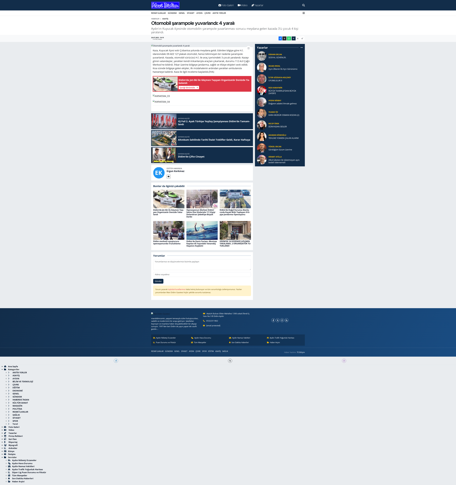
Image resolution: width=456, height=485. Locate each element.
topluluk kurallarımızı (177, 289)
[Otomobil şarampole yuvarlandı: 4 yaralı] (202, 45)
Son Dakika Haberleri (240, 342)
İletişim (12, 454)
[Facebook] (273, 320)
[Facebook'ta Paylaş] (280, 38)
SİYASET (190, 13)
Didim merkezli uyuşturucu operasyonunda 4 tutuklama (166, 242)
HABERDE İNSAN (20, 399)
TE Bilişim (301, 352)
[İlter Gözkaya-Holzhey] (261, 78)
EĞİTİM (211, 351)
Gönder (158, 281)
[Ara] (303, 5)
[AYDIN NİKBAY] (261, 101)
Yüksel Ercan (274, 146)
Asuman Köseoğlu (277, 135)
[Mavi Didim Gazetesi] (165, 5)
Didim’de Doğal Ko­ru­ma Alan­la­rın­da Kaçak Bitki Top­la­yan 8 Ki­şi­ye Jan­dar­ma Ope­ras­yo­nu (235, 212)
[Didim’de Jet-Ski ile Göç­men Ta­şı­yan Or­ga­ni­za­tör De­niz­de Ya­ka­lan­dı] (168, 198)
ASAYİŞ (165, 19)
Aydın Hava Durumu (202, 338)
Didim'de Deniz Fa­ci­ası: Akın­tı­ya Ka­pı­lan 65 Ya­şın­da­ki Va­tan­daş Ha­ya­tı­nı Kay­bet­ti (201, 243)
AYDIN (199, 13)
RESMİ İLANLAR (158, 13)
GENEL (182, 13)
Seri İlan (12, 439)
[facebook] (116, 361)
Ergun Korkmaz (175, 171)
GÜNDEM (172, 13)
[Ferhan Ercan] (261, 55)
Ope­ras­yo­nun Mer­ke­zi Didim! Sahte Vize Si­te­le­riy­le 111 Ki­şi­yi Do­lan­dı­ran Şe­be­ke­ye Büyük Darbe (200, 213)
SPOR (204, 351)
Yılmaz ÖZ (273, 112)
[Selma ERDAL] (261, 67)
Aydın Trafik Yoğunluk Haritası (282, 338)
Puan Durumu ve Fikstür (166, 342)
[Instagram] (282, 320)
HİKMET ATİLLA (275, 157)
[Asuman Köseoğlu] (261, 136)
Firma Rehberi (15, 436)
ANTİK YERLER (219, 13)
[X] (278, 320)
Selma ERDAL (274, 66)
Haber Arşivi (275, 342)
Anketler (12, 448)
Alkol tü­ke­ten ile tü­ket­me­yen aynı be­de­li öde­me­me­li (283, 161)
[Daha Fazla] (294, 38)
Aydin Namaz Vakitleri (241, 338)
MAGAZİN (17, 405)
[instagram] (344, 361)
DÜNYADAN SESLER (277, 126)
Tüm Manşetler (200, 342)
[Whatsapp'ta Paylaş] (289, 38)
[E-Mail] (169, 176)
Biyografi (13, 445)
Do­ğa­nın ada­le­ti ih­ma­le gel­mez (282, 103)
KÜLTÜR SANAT (20, 402)
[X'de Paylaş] (284, 38)
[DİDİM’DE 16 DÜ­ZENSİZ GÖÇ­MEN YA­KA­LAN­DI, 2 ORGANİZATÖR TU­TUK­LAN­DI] (235, 230)
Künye (11, 451)
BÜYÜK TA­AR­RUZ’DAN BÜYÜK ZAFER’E (282, 92)
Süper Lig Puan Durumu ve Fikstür (29, 472)
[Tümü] (302, 47)
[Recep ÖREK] (261, 124)
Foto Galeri (227, 5)
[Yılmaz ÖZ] (261, 113)
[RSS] (286, 320)
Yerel (15, 424)
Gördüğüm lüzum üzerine (280, 149)
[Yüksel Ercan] (261, 147)
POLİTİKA (17, 408)
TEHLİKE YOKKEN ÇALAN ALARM (283, 138)
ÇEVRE (207, 13)
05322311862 (212, 321)
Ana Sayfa (13, 366)
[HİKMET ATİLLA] (261, 159)
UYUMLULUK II (275, 80)
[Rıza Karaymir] (261, 90)
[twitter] (230, 361)
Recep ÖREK (273, 123)
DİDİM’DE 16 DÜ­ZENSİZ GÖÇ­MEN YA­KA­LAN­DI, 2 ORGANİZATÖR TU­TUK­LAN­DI (235, 243)
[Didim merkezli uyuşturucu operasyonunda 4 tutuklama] (168, 230)
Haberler (155, 19)
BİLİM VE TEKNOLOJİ (22, 381)
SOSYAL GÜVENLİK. (277, 57)
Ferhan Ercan (275, 54)
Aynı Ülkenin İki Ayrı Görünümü (282, 69)
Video (244, 5)
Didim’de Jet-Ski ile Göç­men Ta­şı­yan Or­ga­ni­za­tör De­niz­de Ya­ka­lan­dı (168, 212)
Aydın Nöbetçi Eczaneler (166, 338)
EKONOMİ (17, 390)
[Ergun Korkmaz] (159, 172)
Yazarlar (258, 5)
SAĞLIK (225, 351)
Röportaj (12, 442)
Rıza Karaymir (275, 87)
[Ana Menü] (304, 13)
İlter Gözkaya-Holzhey (279, 77)
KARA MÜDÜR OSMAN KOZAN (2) (283, 115)
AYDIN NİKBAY (274, 100)
